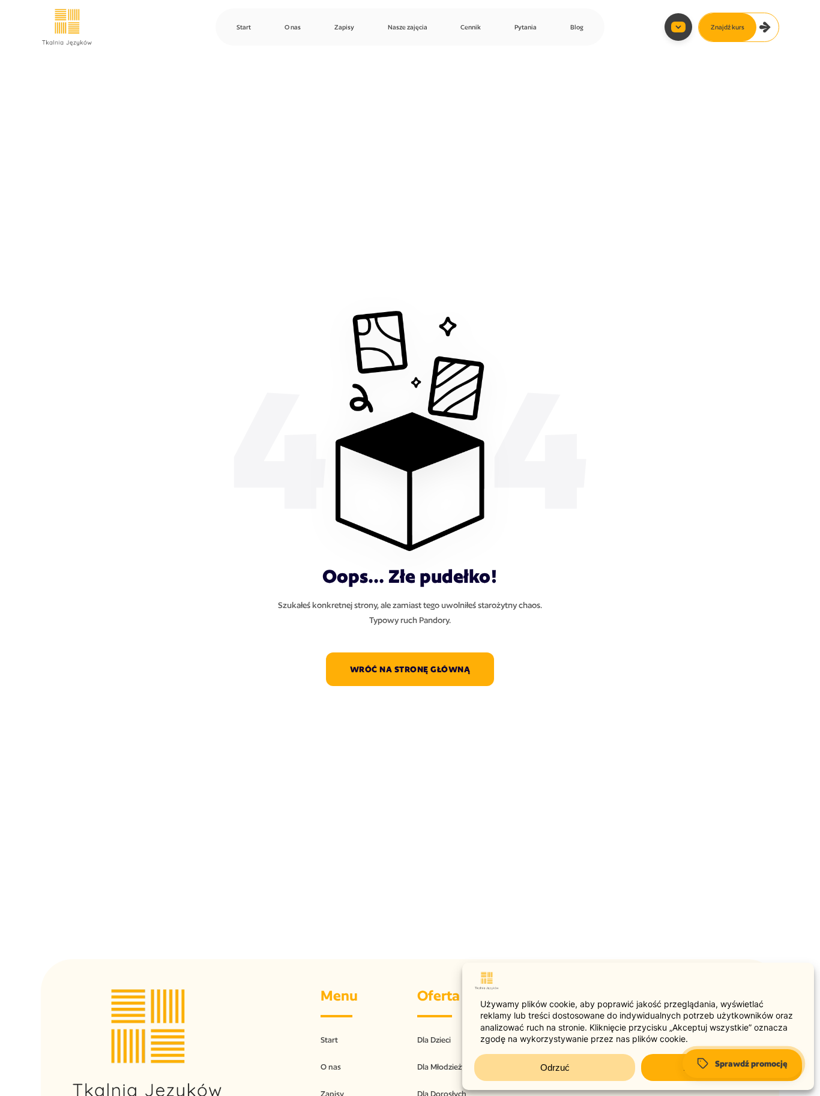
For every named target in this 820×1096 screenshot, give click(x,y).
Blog (576, 27)
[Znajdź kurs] (765, 27)
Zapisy (344, 27)
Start (244, 27)
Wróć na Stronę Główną (410, 669)
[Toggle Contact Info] (678, 27)
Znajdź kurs (727, 27)
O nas (293, 27)
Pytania (525, 27)
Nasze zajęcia (407, 27)
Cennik (470, 27)
